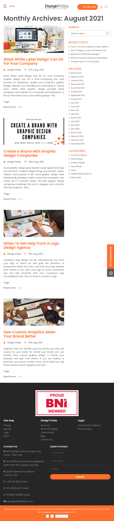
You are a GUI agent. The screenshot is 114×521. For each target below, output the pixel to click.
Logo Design (76, 166)
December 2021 (77, 84)
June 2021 (75, 106)
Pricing (7, 425)
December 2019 (77, 143)
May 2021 (75, 110)
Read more (10, 106)
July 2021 (75, 102)
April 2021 (75, 114)
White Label (76, 177)
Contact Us (46, 439)
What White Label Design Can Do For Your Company (33, 61)
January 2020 (77, 140)
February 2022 (77, 76)
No (52, 516)
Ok (47, 516)
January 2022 (77, 80)
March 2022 (76, 73)
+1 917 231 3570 (13, 481)
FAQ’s (6, 436)
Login (6, 432)
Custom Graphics (79, 155)
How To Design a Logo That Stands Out (88, 50)
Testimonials (47, 432)
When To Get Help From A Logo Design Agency (31, 245)
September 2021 (78, 95)
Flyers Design (77, 159)
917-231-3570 (89, 7)
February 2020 (77, 136)
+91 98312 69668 (14, 494)
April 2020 (75, 129)
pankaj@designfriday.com (19, 501)
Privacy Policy (85, 428)
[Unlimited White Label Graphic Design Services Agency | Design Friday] (57, 6)
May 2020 (75, 125)
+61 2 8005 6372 (13, 488)
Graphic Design (78, 162)
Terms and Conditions (89, 425)
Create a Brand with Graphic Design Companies (30, 153)
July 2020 (75, 121)
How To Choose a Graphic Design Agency (90, 46)
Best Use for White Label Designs (85, 54)
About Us (45, 425)
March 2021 (76, 117)
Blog (43, 436)
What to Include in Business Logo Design (89, 58)
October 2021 (76, 91)
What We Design (49, 428)
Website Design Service (81, 173)
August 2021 (76, 99)
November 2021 (77, 88)
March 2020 (76, 132)
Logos (73, 170)
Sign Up (7, 428)
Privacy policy (62, 516)
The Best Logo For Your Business (85, 61)
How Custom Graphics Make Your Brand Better (29, 334)
